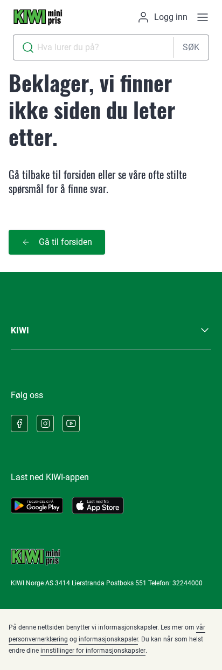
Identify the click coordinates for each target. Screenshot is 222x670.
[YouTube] (71, 423)
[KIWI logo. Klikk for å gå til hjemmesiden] (38, 17)
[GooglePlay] (37, 505)
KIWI (20, 330)
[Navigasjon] (202, 17)
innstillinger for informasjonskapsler (92, 650)
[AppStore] (98, 505)
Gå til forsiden (65, 242)
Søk (191, 47)
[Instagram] (45, 423)
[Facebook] (19, 423)
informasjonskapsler (108, 639)
